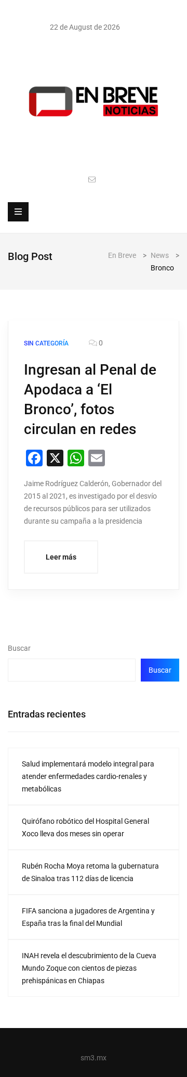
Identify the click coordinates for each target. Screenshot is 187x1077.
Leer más (61, 557)
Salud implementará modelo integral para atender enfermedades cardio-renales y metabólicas (88, 776)
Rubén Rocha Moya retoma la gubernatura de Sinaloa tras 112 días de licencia (90, 872)
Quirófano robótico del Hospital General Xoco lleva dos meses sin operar (85, 827)
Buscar (19, 648)
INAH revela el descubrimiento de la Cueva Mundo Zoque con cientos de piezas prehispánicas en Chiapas (89, 968)
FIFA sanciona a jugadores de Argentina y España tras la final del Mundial (88, 917)
